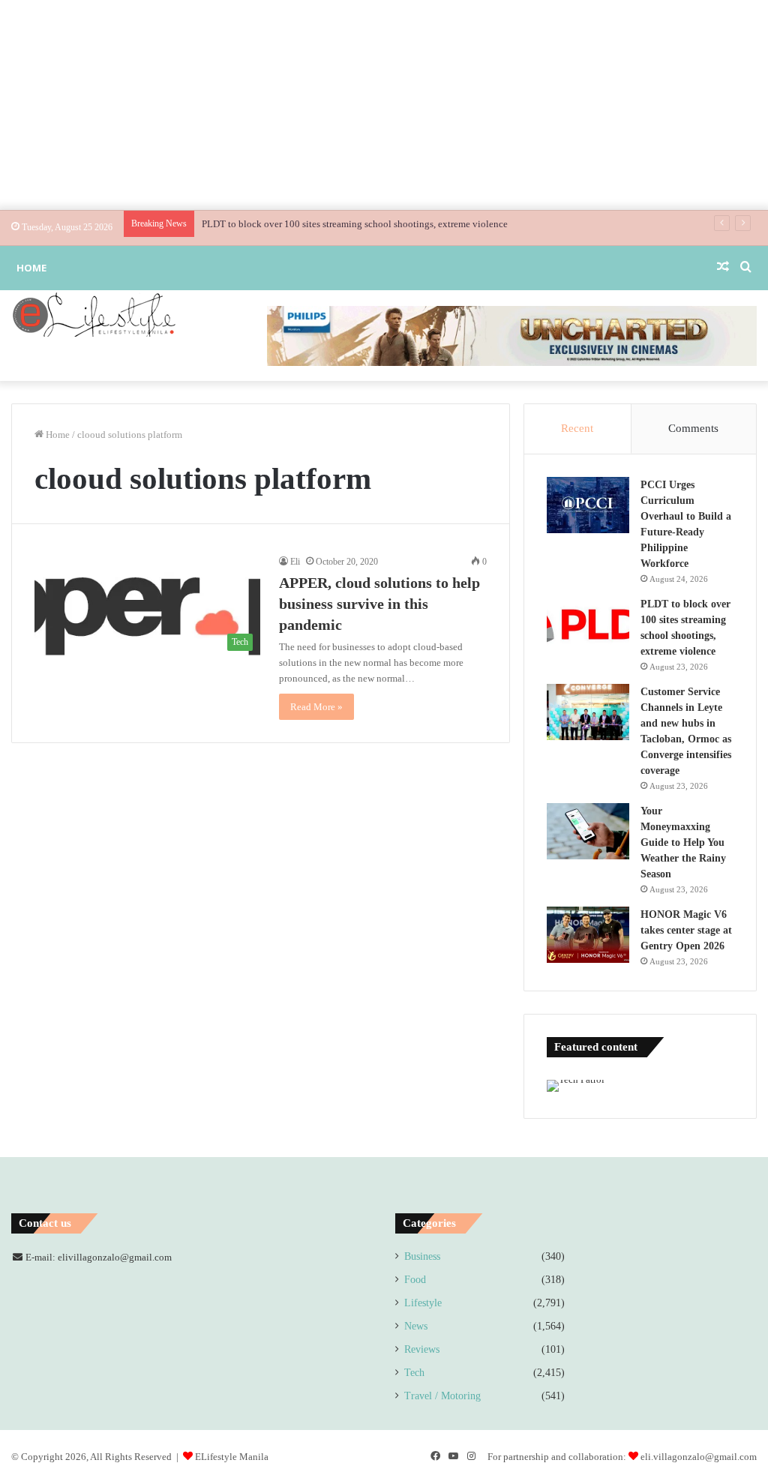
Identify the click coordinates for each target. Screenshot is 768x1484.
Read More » (316, 706)
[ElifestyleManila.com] (93, 314)
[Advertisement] (384, 105)
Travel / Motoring (442, 1396)
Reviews (422, 1349)
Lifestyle (423, 1303)
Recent (577, 428)
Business (422, 1256)
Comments (693, 428)
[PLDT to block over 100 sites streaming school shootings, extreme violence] (588, 624)
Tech (414, 1372)
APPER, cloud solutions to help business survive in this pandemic (379, 603)
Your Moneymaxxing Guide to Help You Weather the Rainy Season (683, 842)
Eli (295, 561)
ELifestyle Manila (231, 1456)
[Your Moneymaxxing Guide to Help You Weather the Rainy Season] (588, 831)
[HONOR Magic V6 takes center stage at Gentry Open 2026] (588, 935)
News (416, 1326)
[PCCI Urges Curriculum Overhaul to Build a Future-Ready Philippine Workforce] (588, 505)
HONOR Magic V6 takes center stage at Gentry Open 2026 (686, 930)
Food (415, 1279)
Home (31, 267)
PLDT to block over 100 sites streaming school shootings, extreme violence (355, 223)
